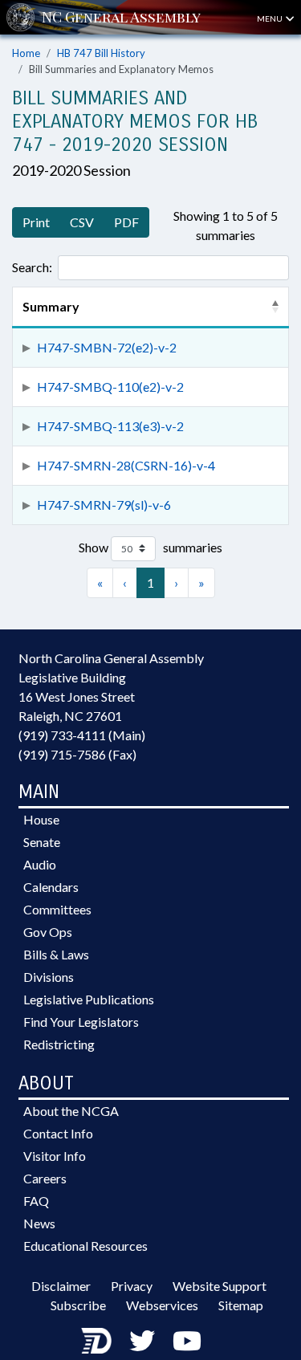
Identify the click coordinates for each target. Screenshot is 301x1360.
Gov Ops (47, 931)
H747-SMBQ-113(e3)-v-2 (110, 426)
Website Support (219, 1285)
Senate (41, 841)
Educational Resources (85, 1245)
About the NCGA (71, 1110)
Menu (270, 18)
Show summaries (150, 547)
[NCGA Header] (121, 17)
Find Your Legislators (81, 1021)
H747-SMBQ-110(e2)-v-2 (110, 386)
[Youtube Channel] (187, 1340)
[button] (275, 306)
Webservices (162, 1305)
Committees (57, 909)
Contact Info (58, 1133)
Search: (32, 267)
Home (26, 53)
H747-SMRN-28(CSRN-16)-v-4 (126, 465)
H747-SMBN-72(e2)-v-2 (107, 347)
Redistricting (59, 1044)
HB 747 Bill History (101, 53)
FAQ (36, 1200)
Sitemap (240, 1305)
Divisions (48, 976)
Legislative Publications (88, 999)
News (39, 1223)
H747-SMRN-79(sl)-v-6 (104, 504)
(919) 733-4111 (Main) (81, 735)
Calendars (51, 886)
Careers (45, 1178)
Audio (39, 864)
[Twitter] (142, 1340)
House (41, 819)
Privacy (132, 1285)
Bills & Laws (56, 954)
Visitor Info (54, 1155)
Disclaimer (61, 1285)
